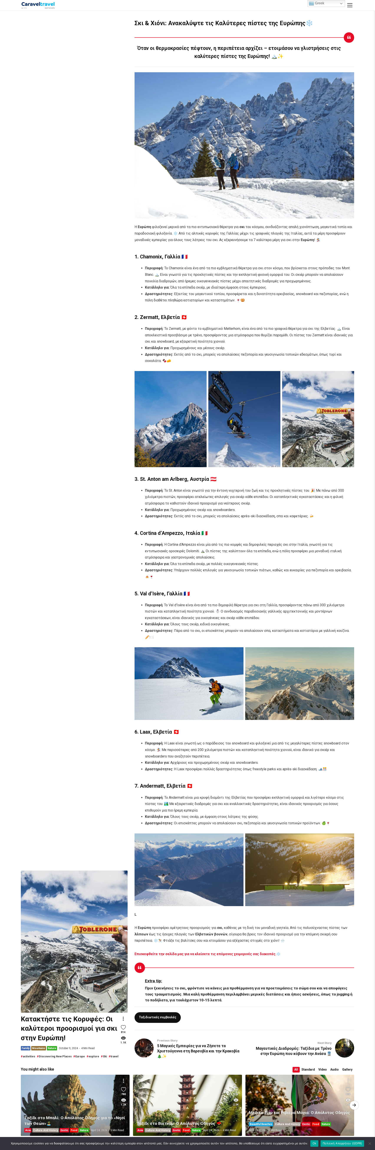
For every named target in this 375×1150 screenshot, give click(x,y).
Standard (308, 1069)
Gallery (347, 1069)
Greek (319, 3)
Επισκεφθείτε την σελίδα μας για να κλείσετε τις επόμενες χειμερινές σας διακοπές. (205, 954)
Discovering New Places (55, 1056)
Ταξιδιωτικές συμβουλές (157, 1017)
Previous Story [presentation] (354, 1105)
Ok (314, 1143)
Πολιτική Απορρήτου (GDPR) (342, 1143)
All (296, 1069)
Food (74, 1130)
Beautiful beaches (261, 1124)
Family (26, 1048)
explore (94, 1056)
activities (29, 1056)
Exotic (64, 1130)
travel (114, 1056)
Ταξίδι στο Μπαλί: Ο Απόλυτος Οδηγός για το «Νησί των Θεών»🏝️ (74, 1120)
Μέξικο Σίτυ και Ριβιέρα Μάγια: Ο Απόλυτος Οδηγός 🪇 (299, 1115)
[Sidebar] (349, 5)
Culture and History (45, 1130)
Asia (28, 1130)
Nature (52, 1048)
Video (322, 1069)
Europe (80, 1056)
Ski (105, 1056)
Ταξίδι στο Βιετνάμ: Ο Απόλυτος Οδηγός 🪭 (187, 1105)
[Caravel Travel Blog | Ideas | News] (38, 5)
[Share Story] (123, 1018)
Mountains (38, 1048)
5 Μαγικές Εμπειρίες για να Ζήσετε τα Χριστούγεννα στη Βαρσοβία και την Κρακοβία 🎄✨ (198, 1051)
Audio (334, 1069)
